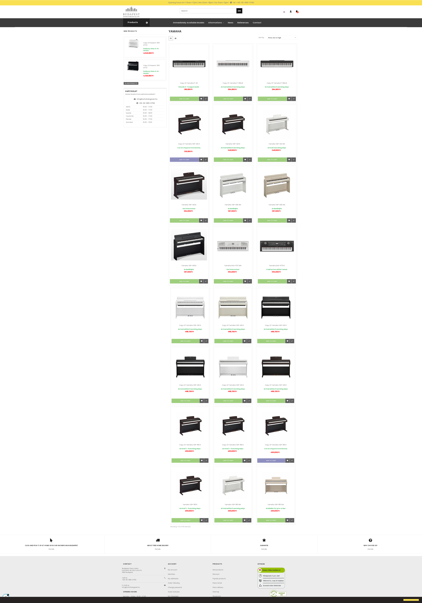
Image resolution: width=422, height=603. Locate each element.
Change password (175, 587)
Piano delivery (218, 587)
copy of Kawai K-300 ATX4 (151, 44)
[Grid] (171, 38)
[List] (175, 38)
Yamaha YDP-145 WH (277, 144)
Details (51, 549)
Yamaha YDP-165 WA (276, 504)
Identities (171, 574)
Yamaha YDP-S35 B (188, 265)
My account (172, 570)
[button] (411, 600)
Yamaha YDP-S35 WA (277, 205)
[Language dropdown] (284, 12)
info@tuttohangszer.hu (147, 99)
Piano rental (217, 583)
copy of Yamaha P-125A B (233, 83)
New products (218, 570)
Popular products (219, 578)
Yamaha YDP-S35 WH (233, 205)
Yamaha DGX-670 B (277, 265)
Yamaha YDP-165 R (190, 504)
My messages (173, 596)
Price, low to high (282, 38)
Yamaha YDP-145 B (189, 205)
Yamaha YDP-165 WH (233, 504)
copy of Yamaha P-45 (189, 83)
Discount (216, 574)
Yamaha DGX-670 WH (232, 265)
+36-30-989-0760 (146, 103)
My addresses (173, 578)
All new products (131, 83)
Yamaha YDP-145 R (233, 144)
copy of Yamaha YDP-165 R (190, 445)
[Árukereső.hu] (278, 594)
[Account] (290, 12)
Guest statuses (174, 592)
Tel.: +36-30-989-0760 (243, 2)
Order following (174, 583)
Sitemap (216, 592)
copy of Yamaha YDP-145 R (189, 144)
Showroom (217, 596)
